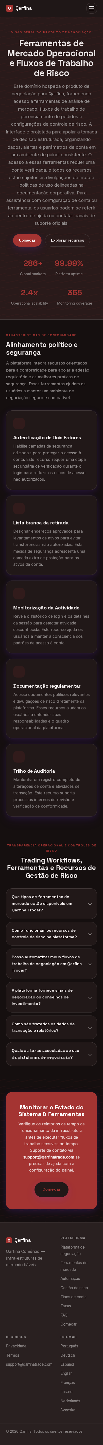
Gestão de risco (74, 1287)
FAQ (64, 1315)
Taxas (65, 1306)
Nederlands (70, 1401)
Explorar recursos (67, 240)
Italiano (66, 1391)
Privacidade (16, 1346)
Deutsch (67, 1355)
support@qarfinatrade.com (48, 1157)
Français (67, 1382)
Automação (70, 1278)
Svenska (67, 1410)
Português (69, 1346)
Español (67, 1364)
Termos (12, 1355)
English (66, 1373)
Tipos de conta (73, 1296)
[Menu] (91, 8)
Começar (27, 240)
